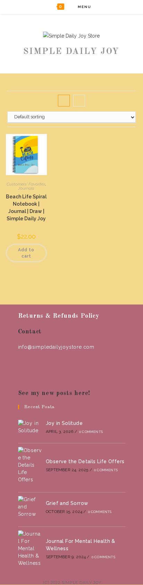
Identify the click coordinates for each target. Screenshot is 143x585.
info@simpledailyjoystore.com (56, 347)
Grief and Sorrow (67, 503)
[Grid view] (64, 100)
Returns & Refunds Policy (58, 316)
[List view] (79, 100)
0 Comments (91, 432)
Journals (26, 188)
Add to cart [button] (26, 253)
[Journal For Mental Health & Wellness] (30, 548)
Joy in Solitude (64, 423)
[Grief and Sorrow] (30, 507)
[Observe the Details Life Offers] (30, 465)
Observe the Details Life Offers (85, 461)
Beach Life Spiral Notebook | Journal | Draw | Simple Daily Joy (26, 207)
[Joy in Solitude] (30, 427)
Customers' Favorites (26, 184)
